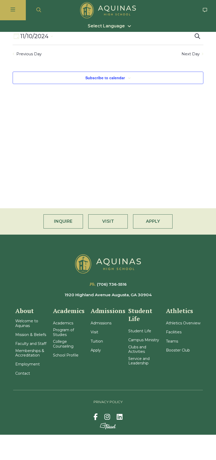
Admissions (101, 323)
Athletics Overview (183, 323)
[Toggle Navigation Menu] (13, 10)
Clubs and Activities (137, 349)
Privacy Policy (108, 402)
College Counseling (63, 344)
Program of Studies (63, 332)
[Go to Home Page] (108, 10)
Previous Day (29, 54)
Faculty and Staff (30, 344)
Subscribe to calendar (105, 77)
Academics (63, 323)
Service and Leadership (139, 361)
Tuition (97, 341)
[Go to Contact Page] (205, 10)
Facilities (173, 332)
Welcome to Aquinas (26, 323)
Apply (96, 350)
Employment (27, 364)
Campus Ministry (143, 340)
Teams (172, 341)
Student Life (139, 331)
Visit (94, 332)
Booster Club (178, 350)
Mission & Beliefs (30, 335)
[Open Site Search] (39, 10)
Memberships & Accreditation (29, 353)
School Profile (65, 355)
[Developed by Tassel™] (108, 426)
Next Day (190, 54)
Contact (22, 373)
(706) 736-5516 (112, 284)
